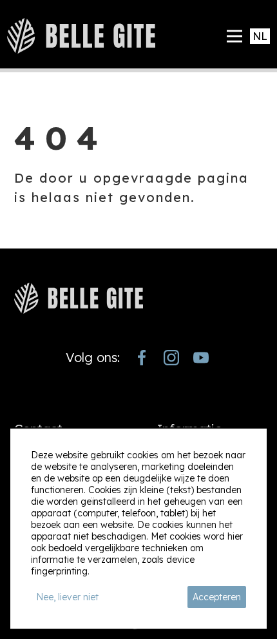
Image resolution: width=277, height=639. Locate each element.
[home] (81, 36)
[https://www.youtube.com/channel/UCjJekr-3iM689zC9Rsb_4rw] (201, 357)
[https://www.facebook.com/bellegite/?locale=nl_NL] (141, 357)
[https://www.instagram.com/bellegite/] (171, 357)
